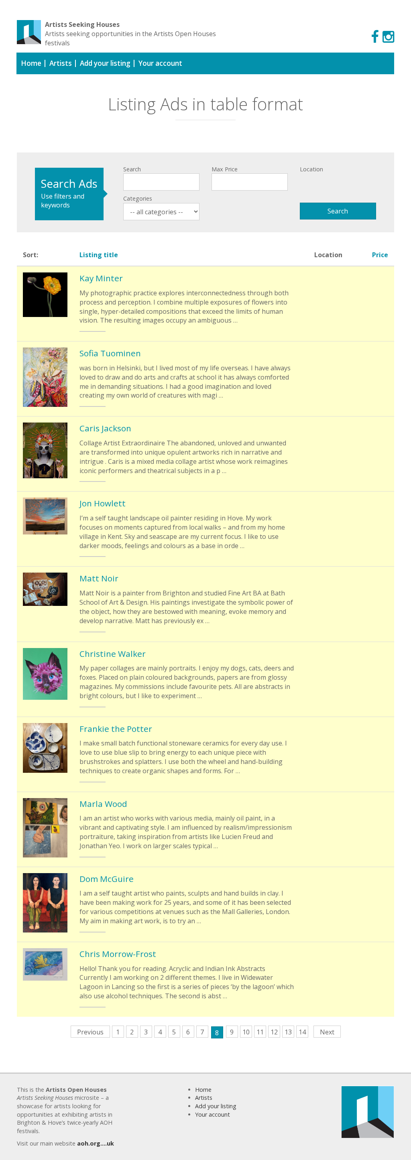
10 (246, 1032)
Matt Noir (98, 578)
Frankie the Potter (115, 728)
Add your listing (105, 63)
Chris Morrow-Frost (117, 953)
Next (327, 1032)
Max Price (225, 169)
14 (302, 1032)
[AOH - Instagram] (388, 36)
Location (311, 169)
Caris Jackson (105, 428)
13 (288, 1032)
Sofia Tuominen (110, 353)
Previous (90, 1032)
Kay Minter (101, 278)
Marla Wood (103, 803)
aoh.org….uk (95, 1143)
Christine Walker (112, 653)
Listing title (98, 254)
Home (31, 63)
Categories (137, 198)
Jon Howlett (102, 503)
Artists (60, 63)
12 (274, 1032)
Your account (160, 63)
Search (132, 169)
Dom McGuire (106, 878)
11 (260, 1032)
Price (380, 254)
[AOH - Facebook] (375, 36)
